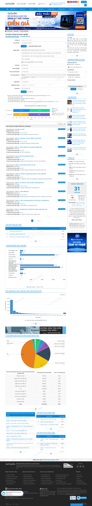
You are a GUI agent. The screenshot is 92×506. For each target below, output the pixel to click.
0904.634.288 (54, 3)
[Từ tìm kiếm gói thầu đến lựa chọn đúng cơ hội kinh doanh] (69, 149)
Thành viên (79, 474)
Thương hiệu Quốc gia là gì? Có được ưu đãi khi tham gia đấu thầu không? (79, 123)
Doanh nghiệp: (16, 68)
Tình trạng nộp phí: (15, 75)
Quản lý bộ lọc (59, 480)
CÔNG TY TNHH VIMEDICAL (22, 191)
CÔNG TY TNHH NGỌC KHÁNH (13, 436)
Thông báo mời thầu (11, 474)
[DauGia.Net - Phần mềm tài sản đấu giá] (32, 3)
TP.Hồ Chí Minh (23, 132)
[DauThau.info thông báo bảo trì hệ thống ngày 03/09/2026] (69, 135)
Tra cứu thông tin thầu (60, 478)
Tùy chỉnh (62, 294)
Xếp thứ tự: (17, 81)
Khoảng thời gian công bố (73, 75)
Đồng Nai (22, 159)
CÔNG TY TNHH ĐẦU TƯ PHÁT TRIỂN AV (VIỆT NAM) (28, 138)
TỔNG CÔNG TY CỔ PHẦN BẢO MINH (49, 424)
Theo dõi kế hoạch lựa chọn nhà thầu (63, 483)
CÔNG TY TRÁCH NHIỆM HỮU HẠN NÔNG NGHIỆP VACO (28, 147)
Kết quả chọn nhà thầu (11, 482)
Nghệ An (22, 168)
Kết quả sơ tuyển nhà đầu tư (29, 483)
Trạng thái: (17, 88)
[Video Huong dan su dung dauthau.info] (35, 330)
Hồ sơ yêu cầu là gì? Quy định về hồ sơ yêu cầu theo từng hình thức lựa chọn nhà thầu (79, 129)
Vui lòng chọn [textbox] (24, 65)
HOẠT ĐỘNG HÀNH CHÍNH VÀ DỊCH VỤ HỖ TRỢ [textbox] (33, 50)
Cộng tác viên (80, 476)
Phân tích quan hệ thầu (46, 478)
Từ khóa (17, 40)
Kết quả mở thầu (10, 480)
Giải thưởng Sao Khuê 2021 (50, 460)
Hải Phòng (22, 203)
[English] (71, 2)
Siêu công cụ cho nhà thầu (46, 483)
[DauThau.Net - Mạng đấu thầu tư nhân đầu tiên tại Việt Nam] (21, 3)
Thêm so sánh (62, 129)
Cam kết (75, 488)
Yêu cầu (79, 488)
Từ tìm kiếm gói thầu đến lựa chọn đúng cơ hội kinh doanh (79, 148)
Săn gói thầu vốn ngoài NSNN (47, 482)
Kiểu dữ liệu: (16, 43)
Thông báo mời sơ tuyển (11, 478)
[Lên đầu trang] (85, 504)
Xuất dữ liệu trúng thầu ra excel (62, 474)
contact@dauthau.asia (56, 4)
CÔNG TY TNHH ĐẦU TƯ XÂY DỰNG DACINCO (17, 423)
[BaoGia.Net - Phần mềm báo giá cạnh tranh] (43, 3)
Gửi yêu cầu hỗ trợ (80, 482)
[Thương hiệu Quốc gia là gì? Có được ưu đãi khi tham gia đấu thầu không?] (69, 123)
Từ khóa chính (70, 80)
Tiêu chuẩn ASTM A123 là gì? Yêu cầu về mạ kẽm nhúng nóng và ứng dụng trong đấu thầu (79, 102)
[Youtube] (76, 2)
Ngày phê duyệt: (16, 85)
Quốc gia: (17, 65)
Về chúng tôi (79, 480)
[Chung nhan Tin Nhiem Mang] (68, 465)
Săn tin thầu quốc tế (45, 476)
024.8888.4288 (61, 3)
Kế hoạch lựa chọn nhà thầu (12, 476)
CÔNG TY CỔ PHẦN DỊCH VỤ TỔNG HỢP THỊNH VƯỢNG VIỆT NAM (31, 209)
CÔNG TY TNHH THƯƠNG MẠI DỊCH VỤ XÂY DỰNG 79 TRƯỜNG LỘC (32, 200)
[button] (13, 9)
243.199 (48, 95)
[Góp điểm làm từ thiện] (77, 242)
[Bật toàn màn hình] (83, 504)
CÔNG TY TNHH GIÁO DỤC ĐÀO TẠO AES (25, 165)
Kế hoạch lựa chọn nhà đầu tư (30, 480)
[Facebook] (73, 2)
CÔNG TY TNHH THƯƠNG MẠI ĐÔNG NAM (16, 430)
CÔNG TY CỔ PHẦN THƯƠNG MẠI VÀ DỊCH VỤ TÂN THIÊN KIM (30, 173)
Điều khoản (64, 488)
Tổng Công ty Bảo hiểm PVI (15, 231)
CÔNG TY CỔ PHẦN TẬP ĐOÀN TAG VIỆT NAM (17, 447)
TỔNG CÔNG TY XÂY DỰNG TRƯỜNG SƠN (16, 433)
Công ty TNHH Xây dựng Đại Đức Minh (24, 156)
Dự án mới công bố (27, 474)
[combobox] (43, 50)
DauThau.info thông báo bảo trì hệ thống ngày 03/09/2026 (79, 134)
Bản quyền (70, 488)
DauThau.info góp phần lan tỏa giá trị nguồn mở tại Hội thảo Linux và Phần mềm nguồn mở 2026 (78, 142)
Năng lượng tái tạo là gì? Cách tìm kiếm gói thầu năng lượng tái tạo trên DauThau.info (79, 110)
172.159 (57, 101)
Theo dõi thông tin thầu (61, 482)
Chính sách (59, 488)
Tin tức (78, 478)
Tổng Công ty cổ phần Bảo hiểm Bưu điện (19, 236)
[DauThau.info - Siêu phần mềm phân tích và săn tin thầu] (10, 3)
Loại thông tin (70, 69)
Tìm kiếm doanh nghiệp (12, 36)
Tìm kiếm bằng (25, 36)
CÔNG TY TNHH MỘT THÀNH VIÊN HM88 (16, 420)
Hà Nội (21, 177)
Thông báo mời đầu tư (28, 476)
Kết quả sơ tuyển (10, 483)
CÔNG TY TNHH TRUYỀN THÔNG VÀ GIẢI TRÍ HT (18, 418)
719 (38, 220)
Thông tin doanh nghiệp (82, 483)
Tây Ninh (22, 150)
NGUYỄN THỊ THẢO (20, 129)
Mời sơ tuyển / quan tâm (28, 478)
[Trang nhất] (7, 9)
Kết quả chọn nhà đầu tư (29, 482)
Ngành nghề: (16, 50)
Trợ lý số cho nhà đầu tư (46, 480)
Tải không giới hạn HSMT (61, 476)
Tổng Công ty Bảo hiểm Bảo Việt (17, 234)
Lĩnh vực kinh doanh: (14, 71)
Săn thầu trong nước (45, 474)
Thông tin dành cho (72, 62)
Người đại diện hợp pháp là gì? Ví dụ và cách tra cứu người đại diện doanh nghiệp (79, 117)
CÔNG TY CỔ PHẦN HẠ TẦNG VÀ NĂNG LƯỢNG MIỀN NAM (29, 182)
